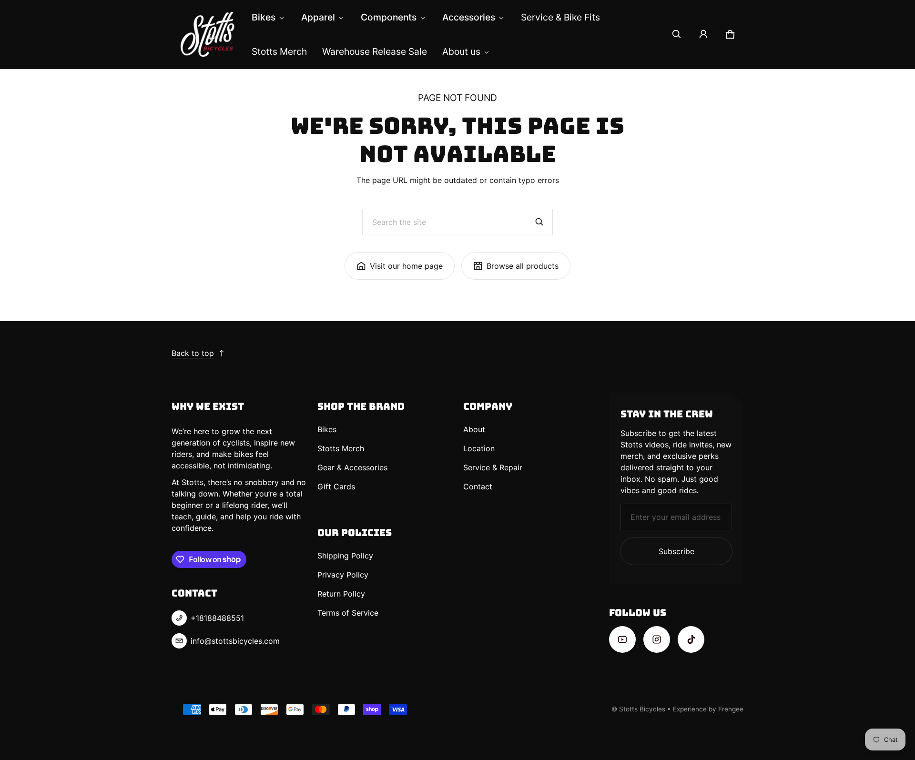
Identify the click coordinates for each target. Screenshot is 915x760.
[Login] (703, 34)
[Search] (539, 222)
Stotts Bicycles (642, 709)
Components (389, 17)
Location (479, 448)
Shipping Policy (345, 555)
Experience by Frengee (708, 709)
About (474, 429)
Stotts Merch (279, 51)
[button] (676, 34)
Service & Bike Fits (560, 17)
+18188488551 (217, 618)
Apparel (318, 17)
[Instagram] (656, 639)
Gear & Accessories (352, 467)
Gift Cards (336, 486)
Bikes (263, 17)
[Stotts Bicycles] (207, 34)
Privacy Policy (342, 574)
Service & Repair (492, 467)
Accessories (468, 17)
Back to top (193, 353)
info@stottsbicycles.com (235, 641)
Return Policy (341, 593)
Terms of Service (347, 613)
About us (461, 51)
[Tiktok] (691, 639)
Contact (477, 486)
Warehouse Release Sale (374, 51)
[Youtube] (622, 639)
